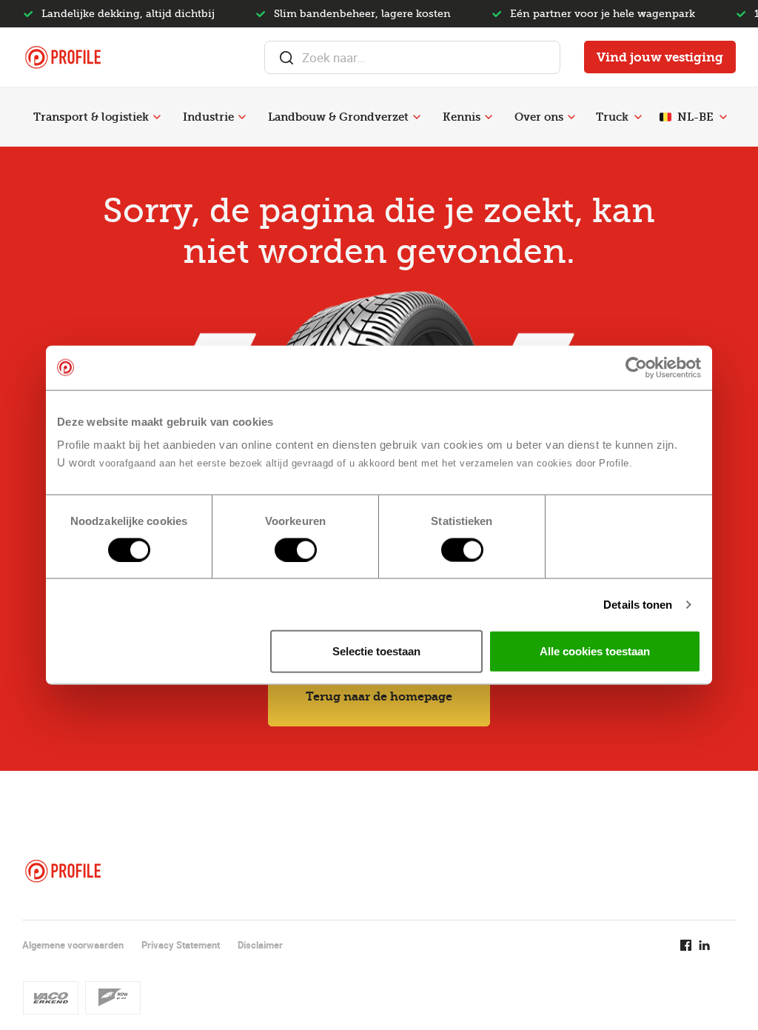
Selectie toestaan (376, 651)
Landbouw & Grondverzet (338, 117)
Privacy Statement (180, 945)
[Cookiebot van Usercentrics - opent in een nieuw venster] (636, 367)
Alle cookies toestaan (595, 651)
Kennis (461, 117)
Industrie (208, 117)
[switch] (296, 549)
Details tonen (637, 604)
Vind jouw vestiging (660, 57)
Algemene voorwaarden (73, 945)
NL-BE (695, 117)
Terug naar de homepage (379, 696)
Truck (612, 117)
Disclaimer (260, 945)
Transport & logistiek (91, 117)
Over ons (538, 117)
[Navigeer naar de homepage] (63, 57)
